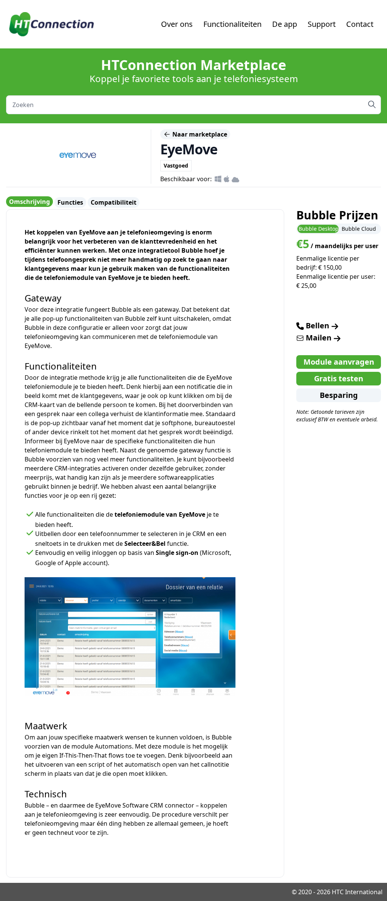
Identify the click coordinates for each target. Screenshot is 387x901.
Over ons (177, 24)
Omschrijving (29, 201)
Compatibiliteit (113, 202)
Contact (359, 24)
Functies (70, 202)
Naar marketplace (199, 134)
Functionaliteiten (232, 24)
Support (322, 24)
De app (284, 24)
